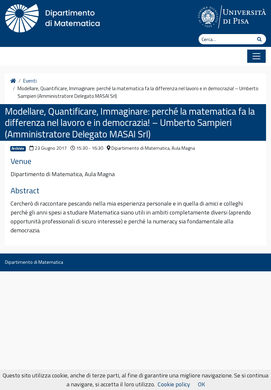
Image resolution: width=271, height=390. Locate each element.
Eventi (30, 81)
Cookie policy (174, 384)
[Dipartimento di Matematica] (54, 16)
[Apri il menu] (256, 56)
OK (201, 384)
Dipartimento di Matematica (34, 262)
